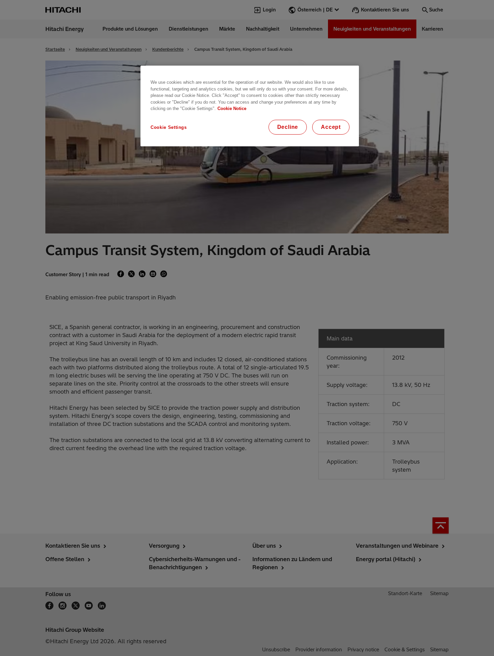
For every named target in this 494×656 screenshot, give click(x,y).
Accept (331, 127)
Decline (287, 127)
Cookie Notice (231, 108)
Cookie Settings (169, 127)
